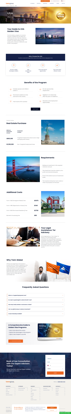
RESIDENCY (39, 3)
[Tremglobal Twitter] (61, 382)
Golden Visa (12, 5)
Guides (57, 3)
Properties (45, 3)
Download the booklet (16, 341)
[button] (48, 365)
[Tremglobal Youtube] (64, 382)
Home (8, 5)
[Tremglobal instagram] (63, 382)
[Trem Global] (10, 382)
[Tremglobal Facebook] (59, 382)
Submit (55, 373)
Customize (52, 410)
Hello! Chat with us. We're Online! (63, 413)
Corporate (52, 3)
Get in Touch (35, 109)
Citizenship (32, 3)
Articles (63, 3)
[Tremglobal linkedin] (58, 382)
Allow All (52, 407)
